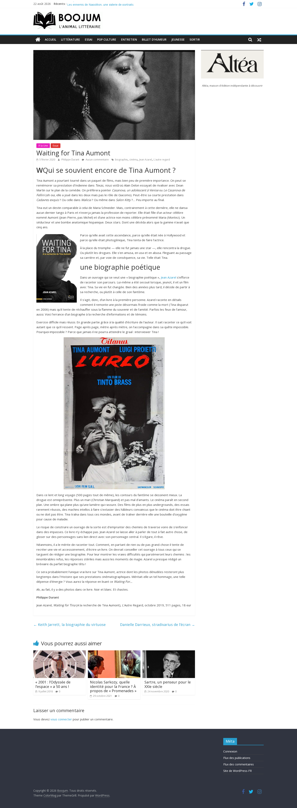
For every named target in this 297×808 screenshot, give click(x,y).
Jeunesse (178, 39)
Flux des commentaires (238, 764)
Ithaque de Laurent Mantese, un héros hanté (96, 4)
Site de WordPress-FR (237, 771)
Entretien (129, 39)
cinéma (133, 159)
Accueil (50, 39)
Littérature (70, 39)
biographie (121, 159)
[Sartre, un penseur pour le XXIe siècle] (168, 653)
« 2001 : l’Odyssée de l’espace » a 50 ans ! (53, 684)
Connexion (230, 751)
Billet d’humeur (154, 39)
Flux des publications (236, 758)
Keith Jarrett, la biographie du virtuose (69, 624)
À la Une (43, 145)
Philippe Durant (70, 159)
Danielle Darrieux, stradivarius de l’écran (157, 624)
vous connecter (61, 719)
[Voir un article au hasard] (259, 39)
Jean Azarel (145, 159)
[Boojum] (37, 39)
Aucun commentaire (97, 159)
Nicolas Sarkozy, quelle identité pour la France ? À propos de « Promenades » (113, 686)
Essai (88, 39)
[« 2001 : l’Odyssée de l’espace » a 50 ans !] (59, 653)
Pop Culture (106, 39)
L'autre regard (162, 159)
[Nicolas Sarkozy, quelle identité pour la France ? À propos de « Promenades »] (114, 653)
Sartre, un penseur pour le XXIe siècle (167, 684)
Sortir (195, 39)
